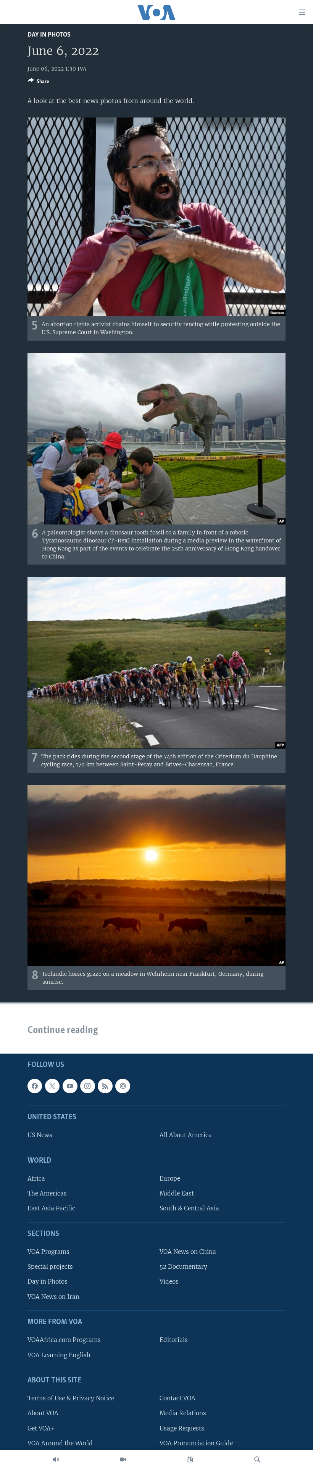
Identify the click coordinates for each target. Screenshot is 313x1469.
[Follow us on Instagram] (87, 1086)
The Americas (47, 1193)
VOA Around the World (60, 1443)
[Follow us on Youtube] (70, 1086)
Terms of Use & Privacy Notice (70, 1398)
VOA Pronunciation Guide (196, 1443)
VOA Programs (48, 1252)
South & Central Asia (189, 1208)
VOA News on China (188, 1252)
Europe (170, 1179)
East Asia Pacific (51, 1208)
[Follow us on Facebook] (34, 1086)
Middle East (177, 1193)
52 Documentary (183, 1267)
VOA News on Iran (53, 1296)
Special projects (50, 1267)
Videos (169, 1282)
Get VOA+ (41, 1428)
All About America (186, 1135)
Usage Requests (182, 1428)
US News (39, 1135)
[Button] (38, 83)
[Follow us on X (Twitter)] (52, 1086)
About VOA (42, 1413)
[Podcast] (122, 1086)
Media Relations (183, 1413)
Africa (36, 1179)
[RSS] (105, 1086)
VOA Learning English (58, 1355)
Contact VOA (177, 1398)
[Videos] (122, 1459)
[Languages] (190, 1459)
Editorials (174, 1340)
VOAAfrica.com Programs (64, 1340)
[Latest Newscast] (55, 1459)
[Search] (257, 1459)
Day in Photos (49, 35)
